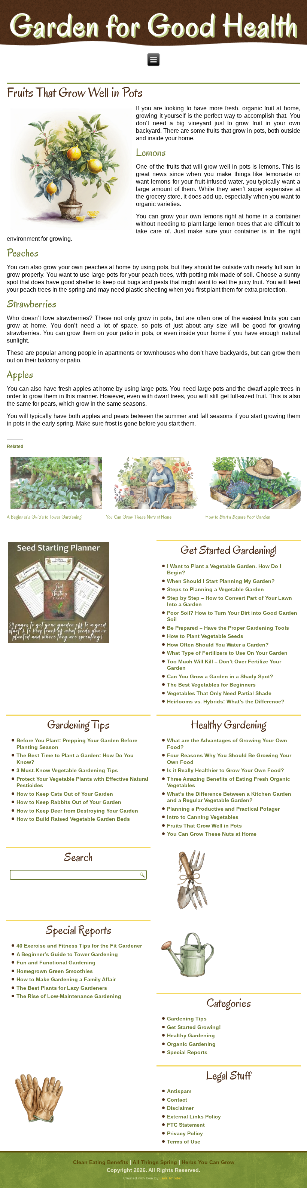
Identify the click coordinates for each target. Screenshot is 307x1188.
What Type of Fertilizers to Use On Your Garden (227, 653)
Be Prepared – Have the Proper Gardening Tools (228, 628)
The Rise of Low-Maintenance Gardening (68, 996)
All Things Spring (155, 1162)
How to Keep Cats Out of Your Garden (64, 794)
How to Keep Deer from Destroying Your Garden (77, 811)
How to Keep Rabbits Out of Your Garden (68, 802)
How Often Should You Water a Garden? (218, 645)
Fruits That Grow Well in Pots (204, 826)
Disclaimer (180, 1108)
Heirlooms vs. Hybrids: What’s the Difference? (226, 701)
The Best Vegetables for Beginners (211, 685)
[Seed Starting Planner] (58, 592)
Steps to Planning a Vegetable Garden (215, 589)
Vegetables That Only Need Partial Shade (219, 693)
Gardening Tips (187, 1019)
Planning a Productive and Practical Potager (223, 809)
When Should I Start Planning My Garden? (221, 581)
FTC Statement (186, 1125)
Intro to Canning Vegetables (202, 817)
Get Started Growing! (194, 1027)
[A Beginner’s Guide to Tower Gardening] (52, 483)
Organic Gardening (191, 1044)
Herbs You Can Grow (208, 1162)
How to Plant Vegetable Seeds (205, 636)
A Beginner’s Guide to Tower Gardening (44, 517)
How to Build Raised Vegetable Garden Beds (73, 819)
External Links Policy (194, 1117)
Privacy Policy (185, 1133)
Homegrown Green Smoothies (54, 971)
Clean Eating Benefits (100, 1162)
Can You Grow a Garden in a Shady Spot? (220, 676)
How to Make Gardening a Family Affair (66, 979)
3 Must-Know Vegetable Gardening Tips (67, 770)
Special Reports (187, 1052)
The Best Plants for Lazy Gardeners (61, 988)
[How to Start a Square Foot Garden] (251, 483)
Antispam (179, 1091)
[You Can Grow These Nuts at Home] (152, 483)
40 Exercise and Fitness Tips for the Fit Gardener (79, 946)
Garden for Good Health (153, 25)
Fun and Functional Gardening (55, 963)
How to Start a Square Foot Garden (238, 517)
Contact (177, 1100)
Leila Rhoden (171, 1178)
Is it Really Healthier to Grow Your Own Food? (225, 770)
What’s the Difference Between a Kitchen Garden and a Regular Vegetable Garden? (229, 797)
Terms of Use (183, 1142)
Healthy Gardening (191, 1035)
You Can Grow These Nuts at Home (138, 517)
